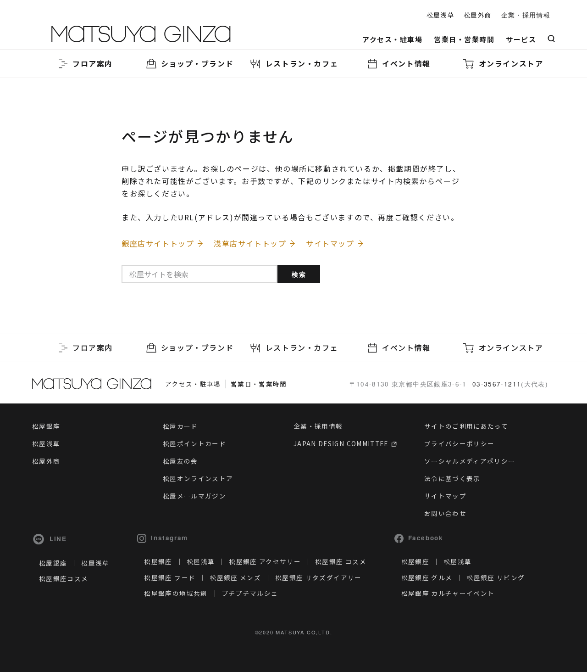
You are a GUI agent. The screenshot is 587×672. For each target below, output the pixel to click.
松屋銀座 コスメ (340, 561)
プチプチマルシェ (250, 593)
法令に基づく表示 (452, 478)
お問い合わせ (445, 513)
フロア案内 (92, 63)
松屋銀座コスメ (63, 578)
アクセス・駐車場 (392, 39)
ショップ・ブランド (197, 63)
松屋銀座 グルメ (427, 577)
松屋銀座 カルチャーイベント (448, 593)
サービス (521, 39)
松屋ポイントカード (194, 443)
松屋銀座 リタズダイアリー (318, 577)
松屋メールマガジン (194, 495)
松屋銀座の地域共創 (175, 593)
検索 (299, 274)
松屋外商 (478, 14)
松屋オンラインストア (198, 478)
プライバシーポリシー (459, 443)
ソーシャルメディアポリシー (469, 460)
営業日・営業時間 (464, 39)
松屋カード (180, 426)
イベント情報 (406, 63)
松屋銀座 (46, 426)
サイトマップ (445, 495)
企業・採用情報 (525, 15)
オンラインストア (511, 63)
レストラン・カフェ (302, 63)
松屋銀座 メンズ (235, 577)
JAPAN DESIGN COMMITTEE (342, 443)
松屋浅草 (440, 14)
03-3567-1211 (496, 384)
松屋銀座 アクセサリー (265, 561)
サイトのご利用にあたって (466, 426)
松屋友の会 (180, 460)
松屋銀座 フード (169, 577)
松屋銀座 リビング (495, 577)
